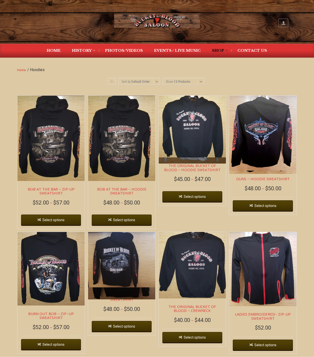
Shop (218, 50)
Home (54, 50)
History (82, 50)
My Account (283, 23)
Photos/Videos (124, 50)
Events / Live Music (177, 50)
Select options (53, 220)
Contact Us (252, 50)
